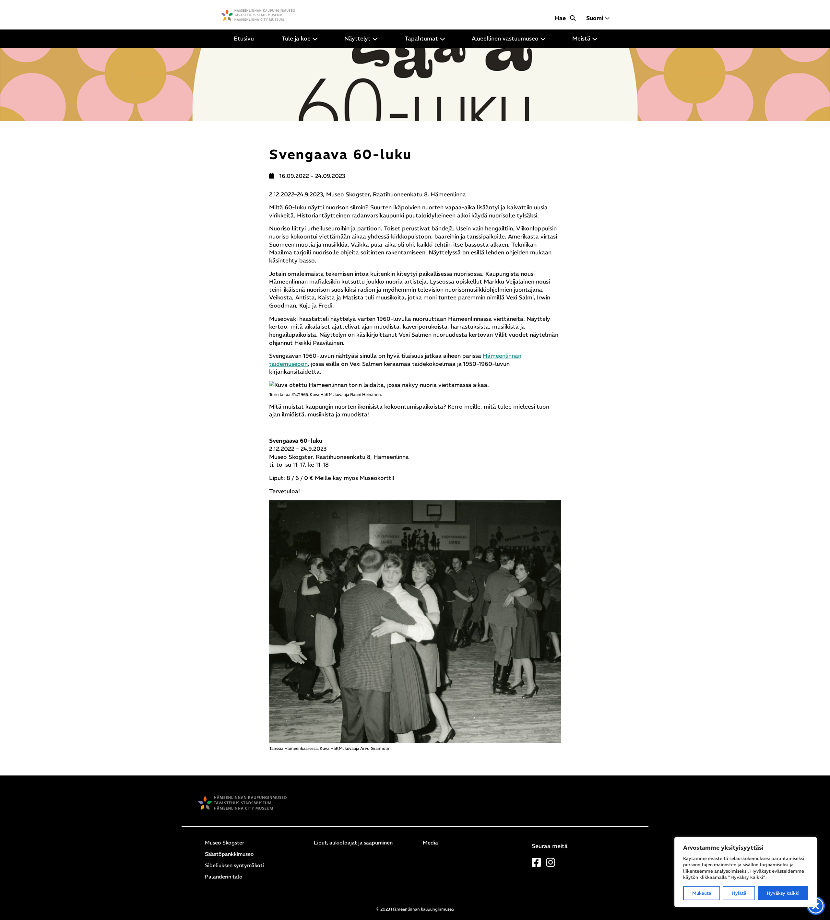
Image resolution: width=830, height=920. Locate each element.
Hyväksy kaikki (783, 893)
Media (430, 842)
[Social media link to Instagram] (550, 864)
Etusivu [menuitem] (244, 38)
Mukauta (701, 893)
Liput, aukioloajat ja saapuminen (353, 842)
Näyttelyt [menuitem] (357, 38)
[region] (745, 872)
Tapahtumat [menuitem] (421, 38)
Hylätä (739, 893)
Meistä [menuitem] (581, 38)
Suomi (594, 18)
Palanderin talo (224, 876)
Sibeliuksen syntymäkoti (234, 865)
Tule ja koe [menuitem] (296, 38)
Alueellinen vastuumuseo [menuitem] (505, 38)
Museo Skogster (224, 842)
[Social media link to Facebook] (536, 864)
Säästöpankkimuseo (229, 854)
